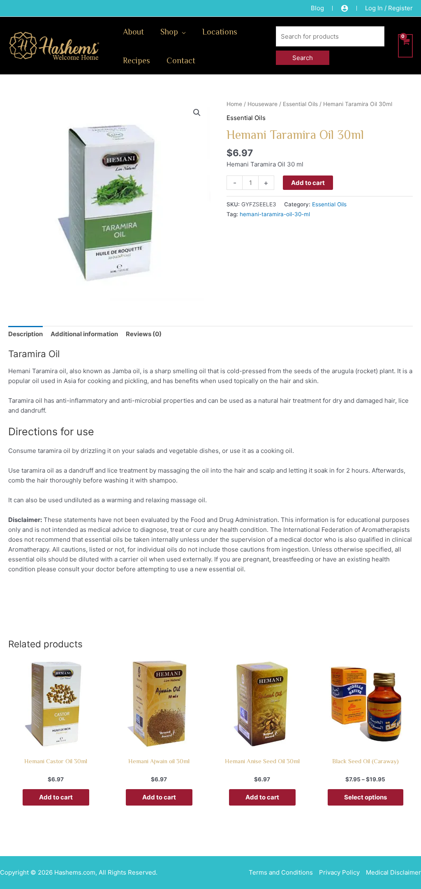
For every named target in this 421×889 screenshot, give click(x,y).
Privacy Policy (339, 872)
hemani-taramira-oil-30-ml (275, 214)
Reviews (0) (144, 334)
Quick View (55, 744)
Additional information (84, 334)
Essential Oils (300, 104)
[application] (182, 31)
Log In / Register (389, 8)
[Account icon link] (344, 8)
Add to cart (308, 183)
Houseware (263, 104)
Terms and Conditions (281, 872)
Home (234, 104)
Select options (365, 797)
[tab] (25, 334)
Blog (317, 8)
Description (25, 334)
